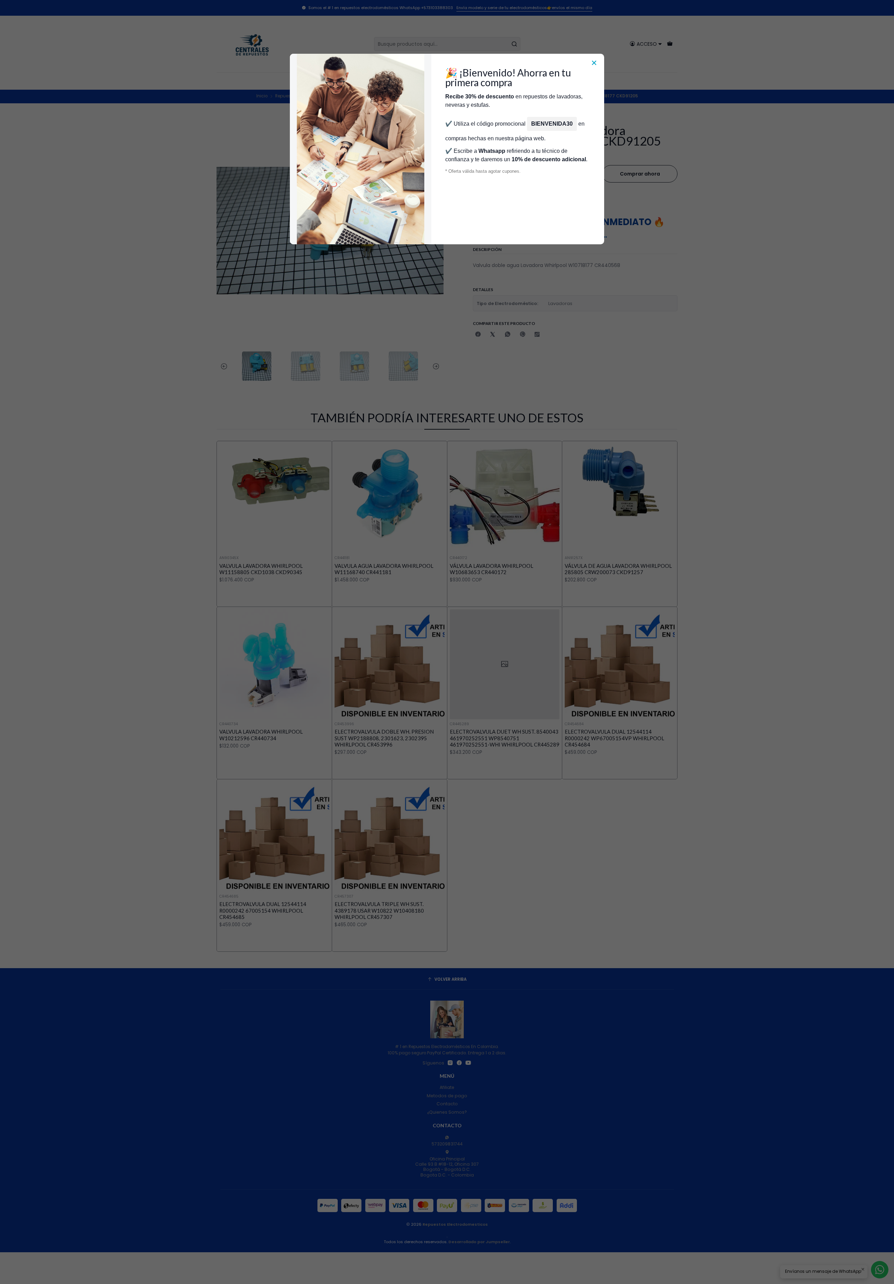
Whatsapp (491, 151)
